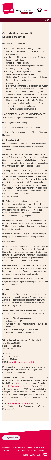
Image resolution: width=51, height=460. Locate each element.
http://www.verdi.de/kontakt (18, 386)
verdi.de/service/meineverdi (18, 403)
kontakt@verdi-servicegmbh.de (22, 362)
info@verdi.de (19, 383)
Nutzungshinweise (37, 450)
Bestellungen (7, 450)
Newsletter (40, 448)
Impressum (6, 448)
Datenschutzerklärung (21, 450)
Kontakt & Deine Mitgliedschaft (23, 448)
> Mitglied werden (11, 438)
